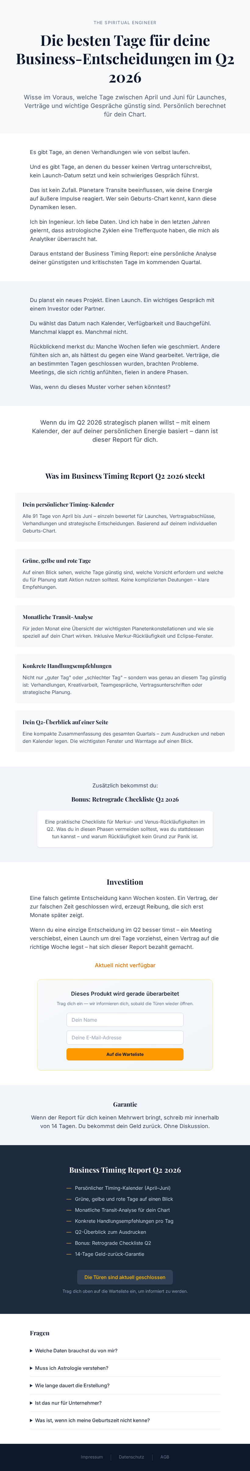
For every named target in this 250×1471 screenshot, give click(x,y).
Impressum (92, 1456)
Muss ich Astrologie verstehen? (71, 1368)
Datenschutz (131, 1456)
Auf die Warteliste (125, 1054)
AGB (164, 1456)
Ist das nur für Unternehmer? (68, 1403)
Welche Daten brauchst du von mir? (76, 1350)
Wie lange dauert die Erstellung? (72, 1385)
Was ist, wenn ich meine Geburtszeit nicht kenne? (92, 1420)
